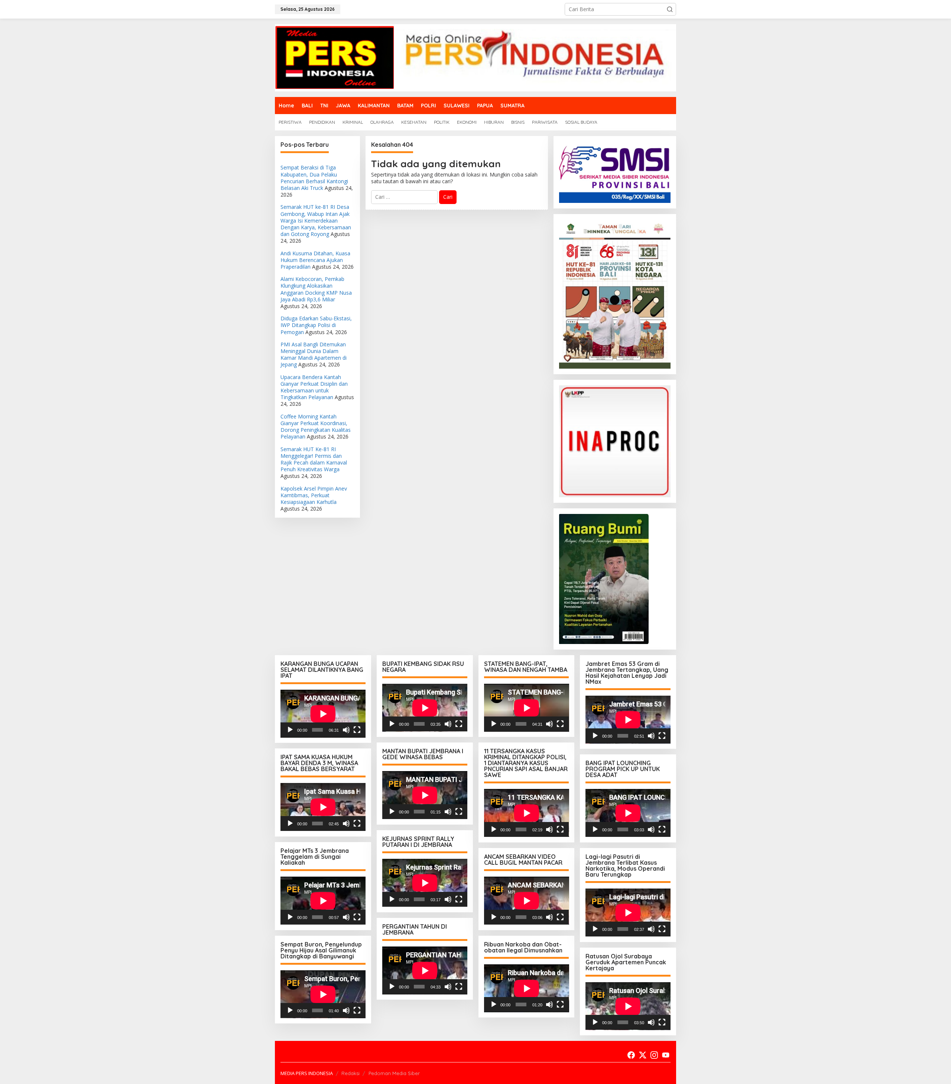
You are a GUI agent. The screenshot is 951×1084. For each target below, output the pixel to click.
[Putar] (290, 730)
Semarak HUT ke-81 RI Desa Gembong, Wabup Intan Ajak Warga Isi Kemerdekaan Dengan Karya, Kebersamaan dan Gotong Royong (315, 220)
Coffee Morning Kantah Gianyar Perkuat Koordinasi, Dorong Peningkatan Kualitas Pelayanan (315, 426)
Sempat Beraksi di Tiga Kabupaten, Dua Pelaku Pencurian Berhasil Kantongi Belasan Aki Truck (314, 177)
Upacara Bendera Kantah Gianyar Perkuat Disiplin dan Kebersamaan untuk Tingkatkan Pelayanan (314, 387)
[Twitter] (642, 1055)
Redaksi (350, 1073)
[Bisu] (346, 730)
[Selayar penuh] (357, 730)
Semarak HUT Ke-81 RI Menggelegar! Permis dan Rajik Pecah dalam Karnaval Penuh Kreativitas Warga (313, 459)
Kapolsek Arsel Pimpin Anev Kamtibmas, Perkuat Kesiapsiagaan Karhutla (313, 495)
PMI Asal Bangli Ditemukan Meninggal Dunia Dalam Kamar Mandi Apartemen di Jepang (313, 354)
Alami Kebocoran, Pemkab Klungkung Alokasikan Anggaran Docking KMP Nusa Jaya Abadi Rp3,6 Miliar (316, 289)
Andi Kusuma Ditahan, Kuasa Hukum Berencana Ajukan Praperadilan (315, 260)
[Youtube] (666, 1055)
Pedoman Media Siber (394, 1073)
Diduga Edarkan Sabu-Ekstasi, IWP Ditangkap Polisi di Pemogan (316, 325)
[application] (323, 714)
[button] (669, 9)
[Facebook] (631, 1055)
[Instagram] (654, 1055)
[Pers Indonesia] (475, 57)
